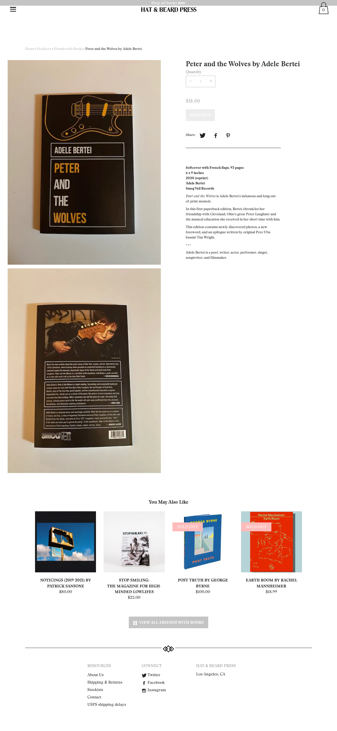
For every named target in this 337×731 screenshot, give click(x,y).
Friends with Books (68, 48)
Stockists (95, 689)
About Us (95, 674)
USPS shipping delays (106, 704)
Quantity (194, 71)
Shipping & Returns (104, 682)
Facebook (156, 682)
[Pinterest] (228, 135)
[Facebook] (215, 135)
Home (30, 48)
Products (44, 48)
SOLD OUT (200, 115)
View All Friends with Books (170, 622)
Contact (94, 697)
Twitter (153, 674)
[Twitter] (202, 135)
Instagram (156, 690)
